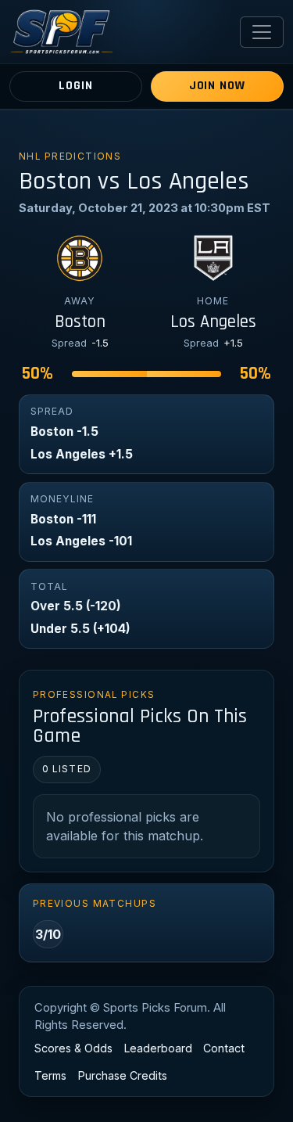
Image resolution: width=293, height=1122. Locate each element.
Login (75, 85)
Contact (224, 1048)
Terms (50, 1075)
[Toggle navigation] (262, 32)
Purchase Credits (122, 1075)
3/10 (48, 934)
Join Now (217, 85)
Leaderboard (158, 1048)
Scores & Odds (73, 1048)
